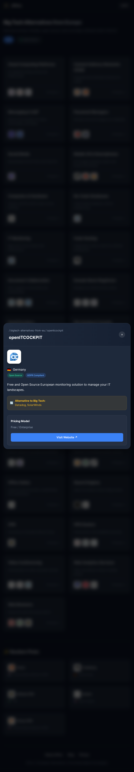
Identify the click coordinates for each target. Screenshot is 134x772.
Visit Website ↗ (67, 437)
